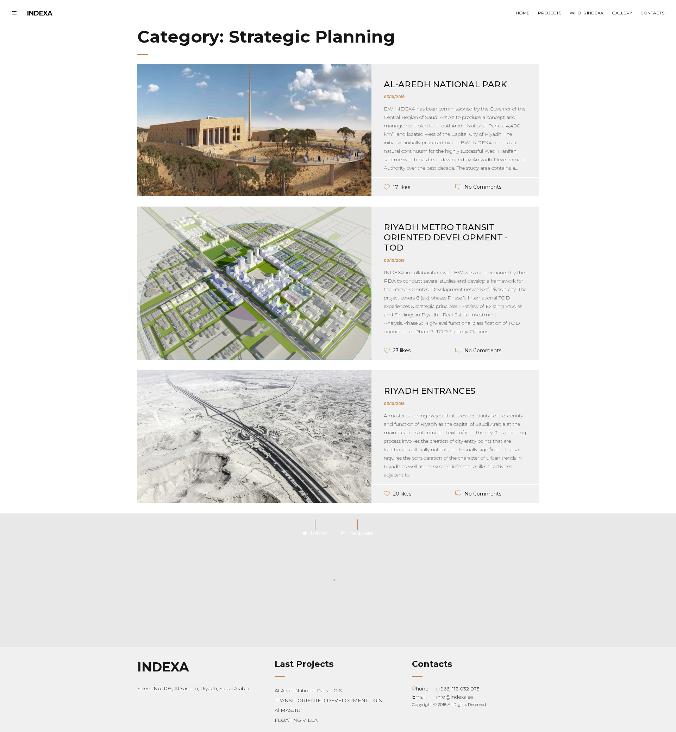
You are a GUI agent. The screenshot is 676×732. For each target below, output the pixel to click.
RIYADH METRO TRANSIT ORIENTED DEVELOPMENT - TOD (446, 237)
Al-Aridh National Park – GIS (308, 690)
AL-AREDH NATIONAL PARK (445, 84)
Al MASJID (288, 710)
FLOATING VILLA (296, 720)
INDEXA (39, 13)
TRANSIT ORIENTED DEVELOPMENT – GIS (328, 700)
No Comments (482, 187)
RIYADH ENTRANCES (429, 391)
